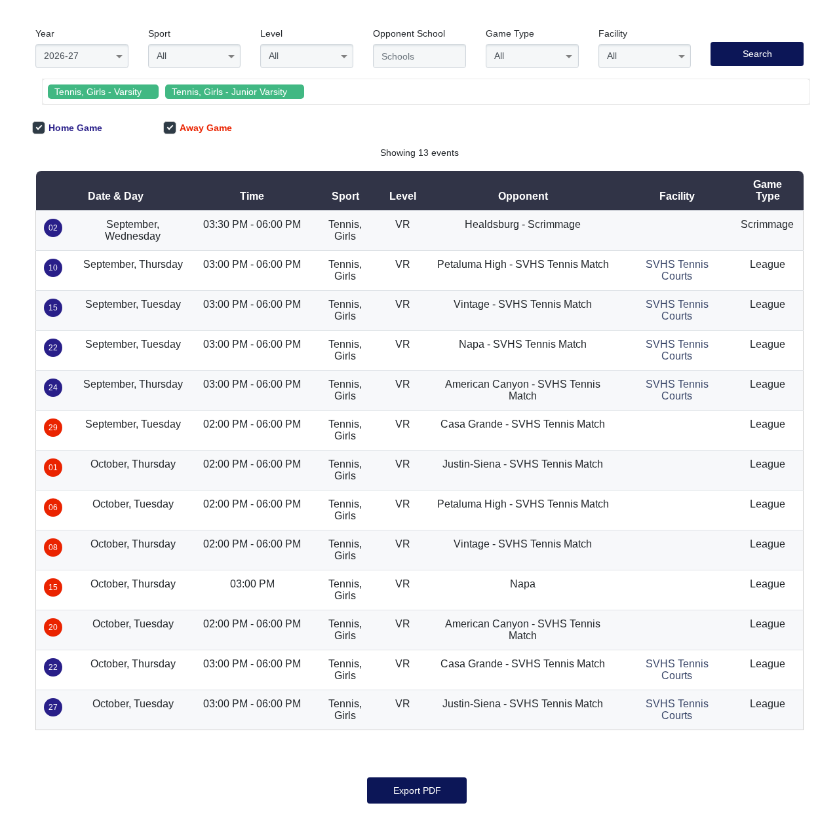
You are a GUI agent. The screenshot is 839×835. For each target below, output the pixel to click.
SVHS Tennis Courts (677, 270)
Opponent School (409, 33)
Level (271, 33)
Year (44, 33)
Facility (612, 33)
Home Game (75, 127)
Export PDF (417, 790)
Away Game (206, 127)
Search (757, 53)
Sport (159, 33)
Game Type (510, 33)
